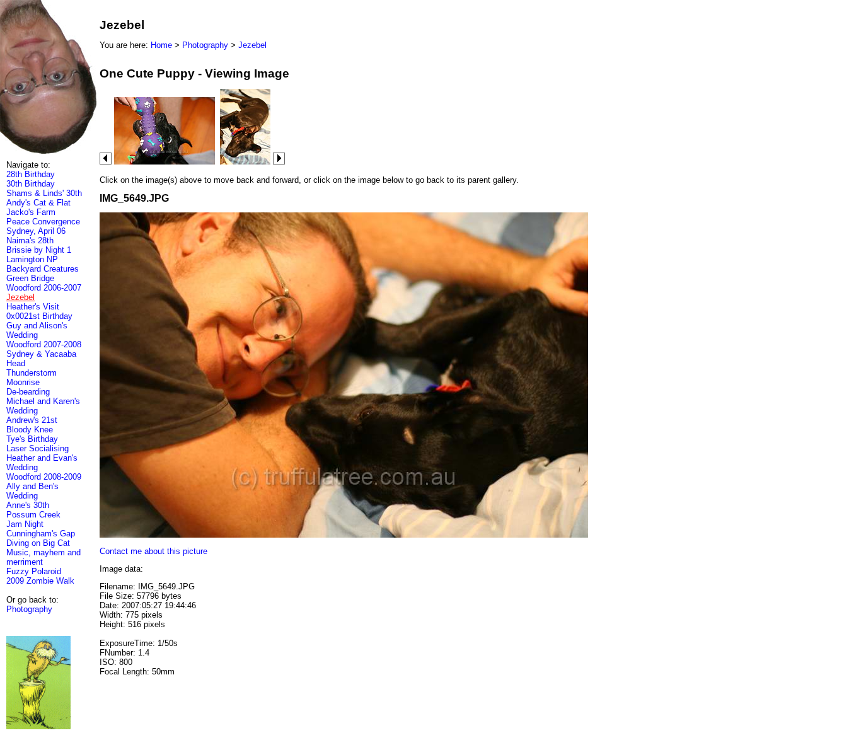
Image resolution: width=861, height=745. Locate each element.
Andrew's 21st (31, 420)
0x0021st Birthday (39, 316)
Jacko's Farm (30, 212)
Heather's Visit (32, 306)
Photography (29, 609)
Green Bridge (30, 278)
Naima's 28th (30, 240)
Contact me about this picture (153, 551)
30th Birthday (30, 183)
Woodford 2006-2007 (43, 287)
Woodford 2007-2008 (43, 344)
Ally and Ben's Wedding (32, 491)
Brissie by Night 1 (38, 250)
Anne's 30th (27, 505)
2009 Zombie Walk (40, 581)
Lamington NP (32, 259)
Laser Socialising (37, 448)
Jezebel (252, 45)
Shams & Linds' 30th (44, 193)
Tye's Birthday (32, 439)
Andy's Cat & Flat (38, 202)
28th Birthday (30, 174)
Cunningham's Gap (40, 533)
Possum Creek (33, 514)
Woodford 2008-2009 (43, 477)
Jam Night (24, 524)
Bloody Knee (29, 429)
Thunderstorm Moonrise (31, 377)
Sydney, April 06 (36, 231)
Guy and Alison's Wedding (36, 330)
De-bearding (28, 391)
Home (161, 45)
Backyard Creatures (42, 269)
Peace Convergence (43, 221)
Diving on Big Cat (38, 543)
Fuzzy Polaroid (33, 571)
